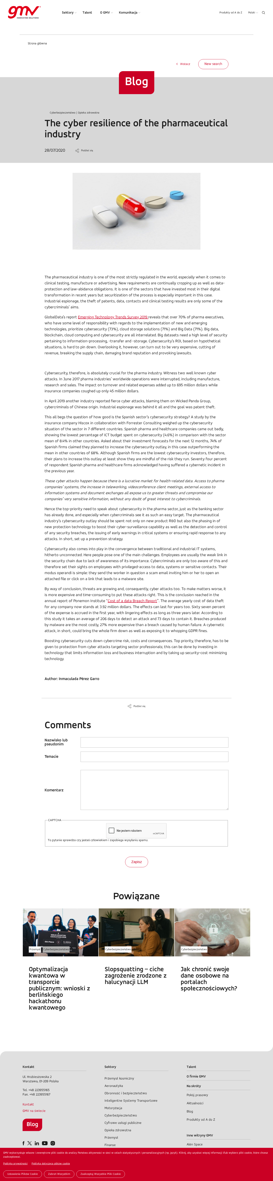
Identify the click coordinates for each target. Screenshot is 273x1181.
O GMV (105, 12)
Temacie (51, 757)
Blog (32, 1124)
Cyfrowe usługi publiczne (123, 1123)
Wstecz (185, 64)
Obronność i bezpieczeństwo (126, 1093)
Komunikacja (128, 12)
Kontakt (28, 1104)
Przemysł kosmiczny (119, 1078)
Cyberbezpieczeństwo (62, 112)
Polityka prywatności (15, 1163)
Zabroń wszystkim (59, 1174)
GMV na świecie (34, 1111)
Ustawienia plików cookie (22, 1174)
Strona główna (37, 43)
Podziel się (87, 150)
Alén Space (195, 1144)
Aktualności (195, 1103)
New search (213, 64)
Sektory (68, 12)
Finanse (110, 1145)
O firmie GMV (196, 1076)
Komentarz (54, 790)
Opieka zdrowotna (88, 112)
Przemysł (34, 949)
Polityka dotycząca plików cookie (51, 1163)
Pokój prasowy (197, 1095)
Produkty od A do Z (230, 12)
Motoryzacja (113, 1108)
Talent (87, 12)
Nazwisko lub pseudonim (56, 742)
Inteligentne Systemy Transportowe (131, 1100)
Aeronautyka (114, 1086)
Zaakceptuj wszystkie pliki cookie (101, 1174)
